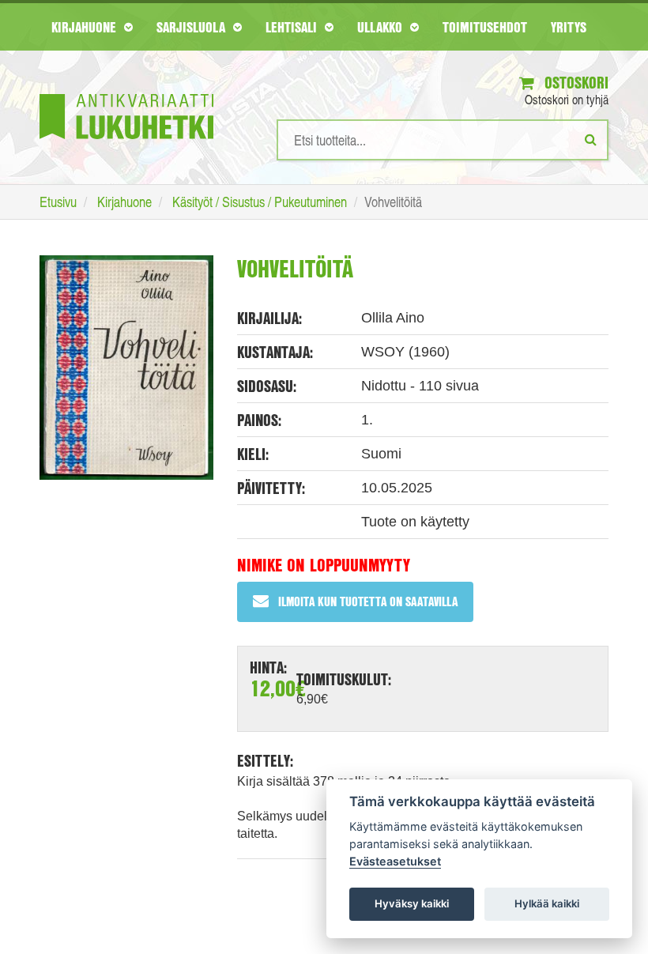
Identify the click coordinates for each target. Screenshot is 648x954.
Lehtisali (293, 27)
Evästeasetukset (395, 861)
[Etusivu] (126, 93)
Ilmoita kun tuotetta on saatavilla (368, 601)
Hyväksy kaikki (412, 903)
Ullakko (381, 27)
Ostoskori (574, 82)
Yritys (568, 27)
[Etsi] (591, 139)
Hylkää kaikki (546, 903)
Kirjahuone (85, 27)
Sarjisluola (192, 27)
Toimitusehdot (485, 27)
